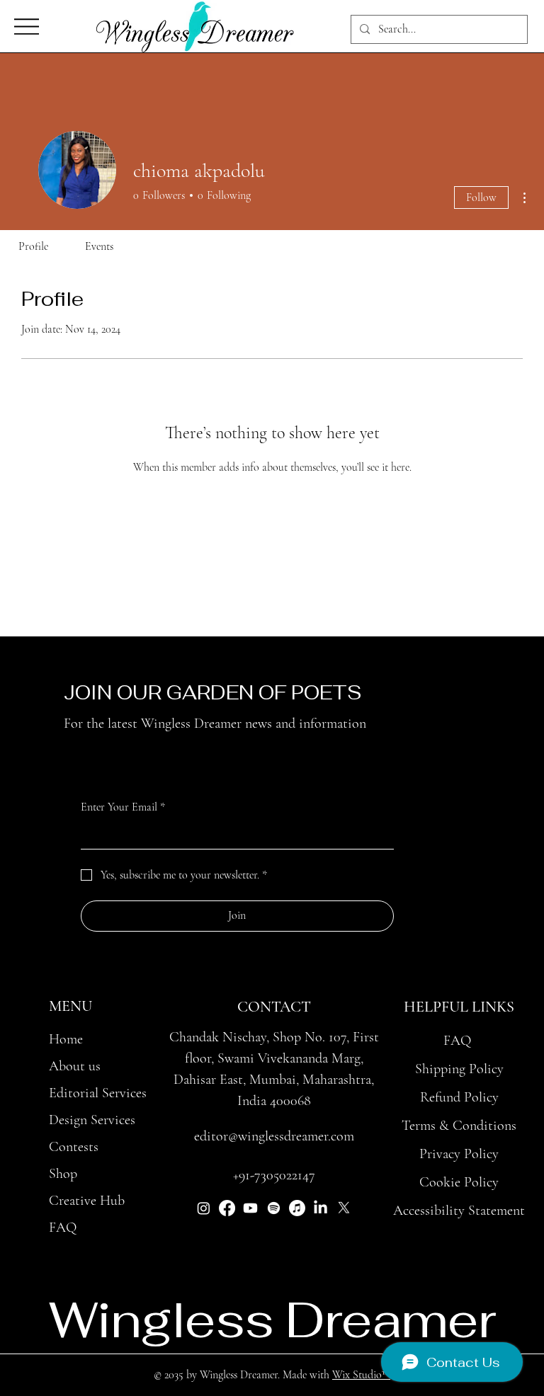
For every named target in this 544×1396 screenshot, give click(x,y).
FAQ (62, 1227)
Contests (73, 1146)
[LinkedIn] (320, 1208)
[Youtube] (250, 1208)
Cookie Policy (459, 1182)
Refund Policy (459, 1097)
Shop (63, 1173)
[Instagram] (204, 1208)
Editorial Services (98, 1093)
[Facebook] (227, 1208)
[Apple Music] (297, 1208)
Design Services (92, 1119)
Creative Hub (87, 1200)
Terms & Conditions (459, 1125)
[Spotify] (274, 1208)
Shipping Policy (459, 1068)
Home (66, 1039)
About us (75, 1066)
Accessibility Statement (459, 1210)
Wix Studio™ (361, 1375)
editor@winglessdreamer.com (274, 1136)
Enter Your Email (123, 807)
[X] (344, 1208)
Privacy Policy (459, 1153)
